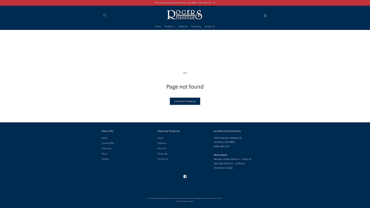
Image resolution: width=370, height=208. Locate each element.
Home (104, 137)
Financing (106, 148)
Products (162, 143)
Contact (105, 158)
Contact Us (163, 158)
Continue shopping (185, 101)
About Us (162, 148)
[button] (105, 15)
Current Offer (108, 143)
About (104, 153)
